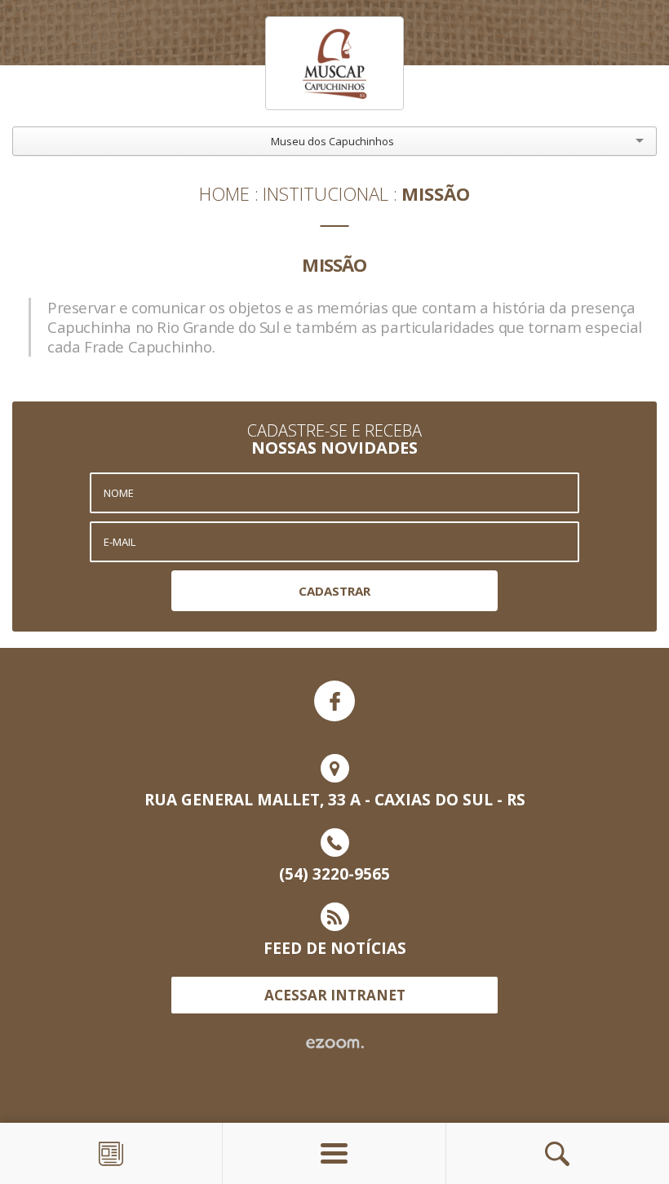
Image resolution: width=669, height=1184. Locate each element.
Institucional (325, 193)
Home (224, 193)
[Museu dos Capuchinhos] (334, 63)
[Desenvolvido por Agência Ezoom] (335, 1043)
